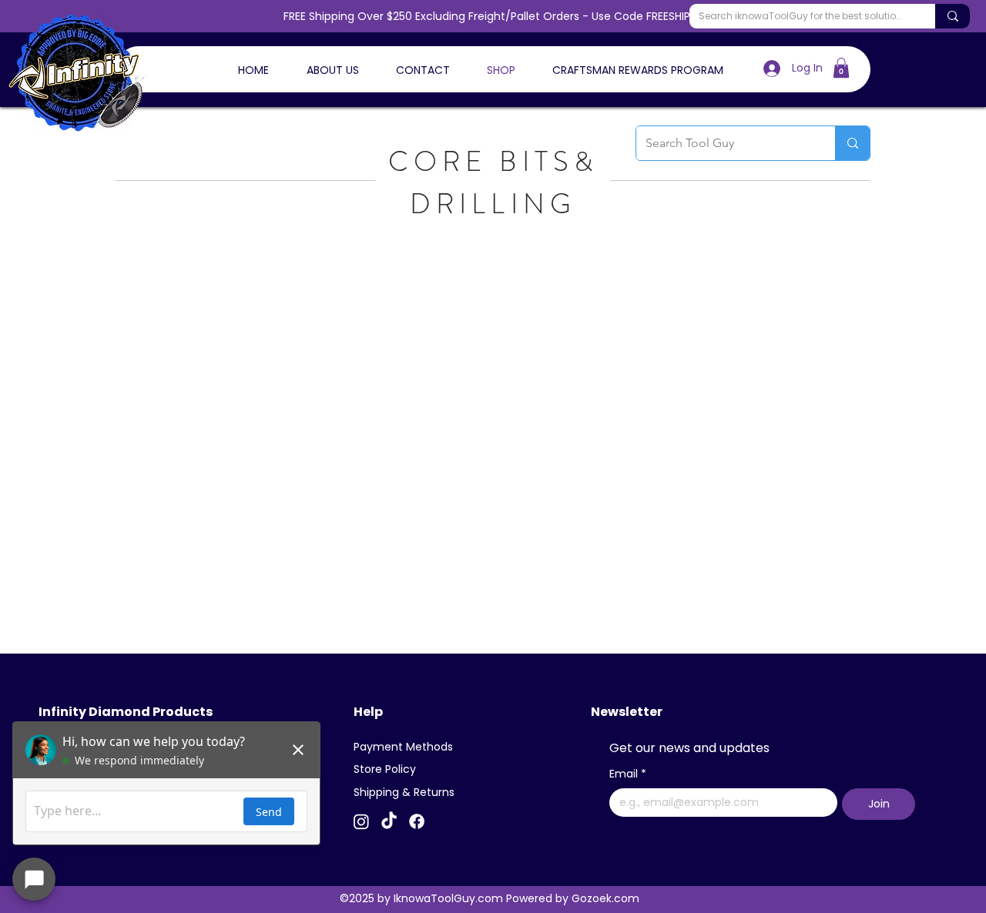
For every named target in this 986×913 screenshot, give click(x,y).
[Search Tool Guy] (852, 143)
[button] (841, 68)
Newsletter (626, 712)
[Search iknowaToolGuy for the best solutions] (952, 16)
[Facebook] (417, 821)
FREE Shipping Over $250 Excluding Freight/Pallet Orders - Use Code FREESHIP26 (493, 16)
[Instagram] (361, 821)
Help (368, 712)
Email (627, 774)
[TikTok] (389, 821)
